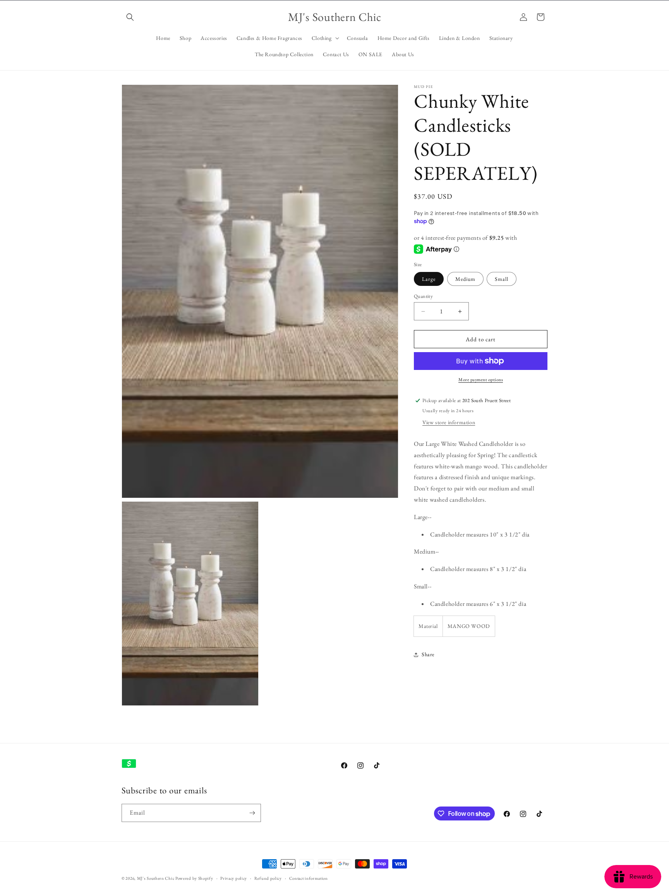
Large (429, 278)
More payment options (480, 380)
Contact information (308, 878)
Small (501, 278)
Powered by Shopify (194, 878)
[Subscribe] (252, 813)
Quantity (423, 296)
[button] (130, 17)
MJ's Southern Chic (156, 878)
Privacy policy (233, 878)
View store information (448, 422)
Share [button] (428, 654)
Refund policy (268, 878)
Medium (465, 278)
